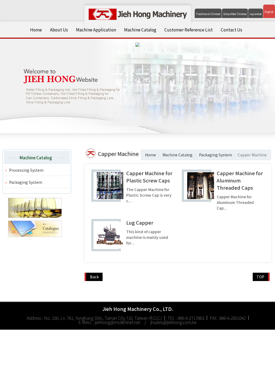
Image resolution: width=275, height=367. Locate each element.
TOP (260, 276)
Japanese (255, 14)
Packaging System (25, 182)
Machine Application (96, 30)
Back (94, 276)
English (269, 12)
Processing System (26, 170)
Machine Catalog (140, 30)
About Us (59, 30)
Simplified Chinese (235, 14)
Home (36, 30)
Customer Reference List (188, 30)
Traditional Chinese (208, 14)
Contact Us (231, 30)
